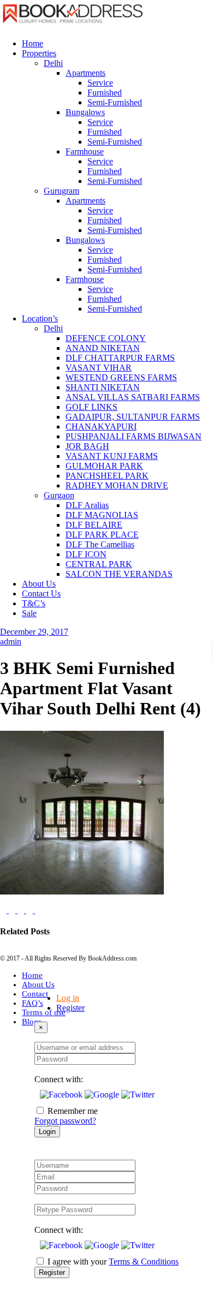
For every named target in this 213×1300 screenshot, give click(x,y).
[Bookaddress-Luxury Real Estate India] (72, 24)
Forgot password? (65, 1120)
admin (10, 641)
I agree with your (113, 1261)
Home (32, 975)
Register (70, 1007)
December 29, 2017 (34, 631)
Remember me (73, 1111)
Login (47, 1132)
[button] (62, 1094)
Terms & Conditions (144, 1261)
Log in (67, 998)
